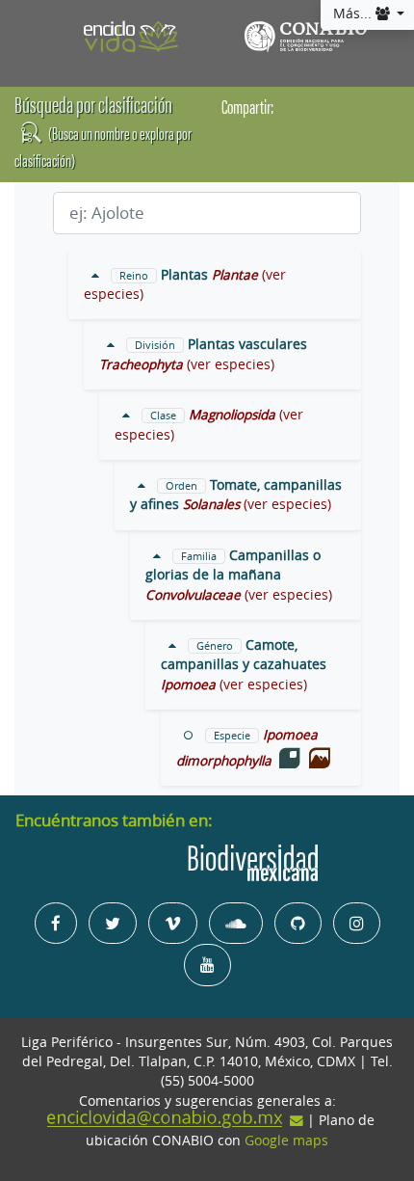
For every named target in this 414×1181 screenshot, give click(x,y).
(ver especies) (230, 364)
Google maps (286, 1140)
